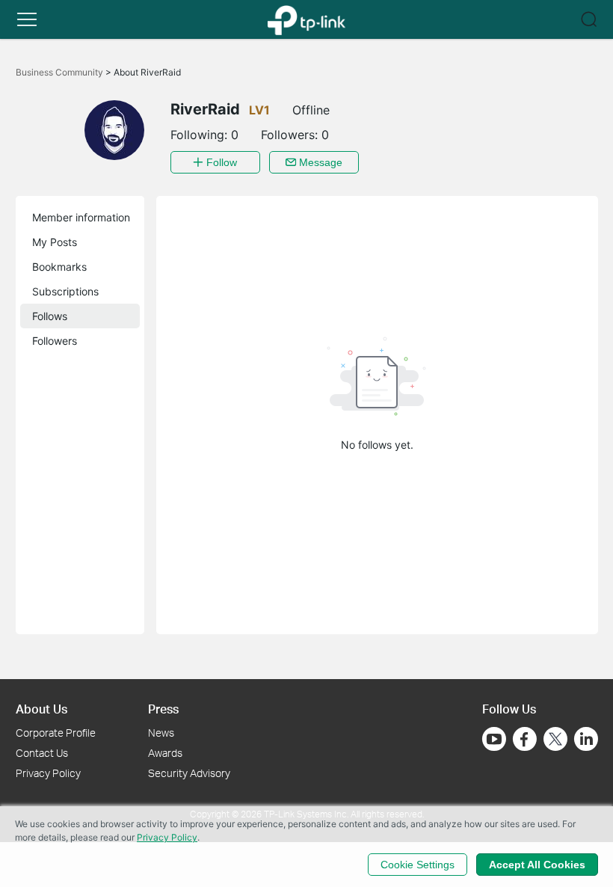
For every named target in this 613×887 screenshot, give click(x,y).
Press (163, 708)
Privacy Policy (48, 773)
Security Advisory (189, 773)
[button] (27, 19)
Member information (81, 217)
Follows (49, 316)
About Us (41, 708)
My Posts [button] (54, 242)
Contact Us (42, 752)
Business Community (60, 72)
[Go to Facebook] (525, 739)
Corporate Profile (56, 732)
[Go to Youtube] (494, 739)
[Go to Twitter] (555, 740)
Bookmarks (59, 266)
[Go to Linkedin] (586, 739)
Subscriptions (65, 291)
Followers (54, 340)
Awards (165, 752)
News (161, 732)
